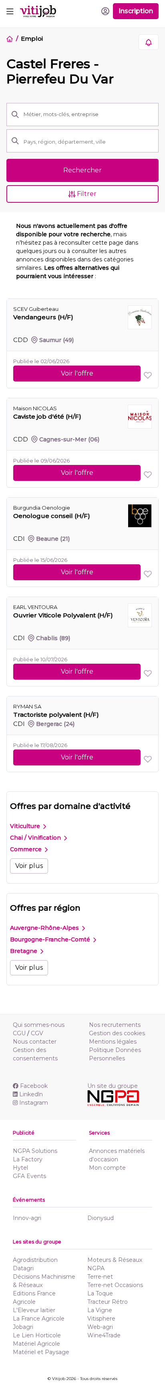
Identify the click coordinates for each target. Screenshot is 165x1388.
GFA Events (29, 1176)
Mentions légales (113, 1041)
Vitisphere (101, 1318)
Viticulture (26, 826)
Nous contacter (34, 1041)
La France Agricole (38, 1318)
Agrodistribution (35, 1259)
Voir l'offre (77, 373)
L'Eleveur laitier (34, 1310)
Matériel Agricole (36, 1343)
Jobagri (23, 1327)
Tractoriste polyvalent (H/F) (56, 714)
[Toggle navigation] (10, 11)
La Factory (27, 1159)
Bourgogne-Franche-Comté (51, 939)
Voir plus (29, 866)
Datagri (23, 1268)
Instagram (33, 1102)
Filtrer (86, 194)
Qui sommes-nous (38, 1024)
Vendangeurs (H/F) (43, 317)
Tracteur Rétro (107, 1301)
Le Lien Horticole (37, 1335)
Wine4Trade (104, 1335)
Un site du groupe (112, 1085)
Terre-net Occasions (115, 1285)
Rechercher (82, 170)
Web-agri (100, 1327)
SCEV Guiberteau (35, 309)
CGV (37, 1033)
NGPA (96, 1268)
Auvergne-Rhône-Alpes (45, 927)
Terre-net (100, 1276)
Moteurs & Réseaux (114, 1259)
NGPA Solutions (35, 1151)
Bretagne (24, 951)
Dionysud (100, 1218)
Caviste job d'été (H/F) (47, 416)
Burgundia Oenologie (41, 507)
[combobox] (88, 141)
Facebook (34, 1085)
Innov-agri (27, 1218)
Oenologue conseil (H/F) (51, 516)
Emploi (31, 38)
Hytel (20, 1167)
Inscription (136, 11)
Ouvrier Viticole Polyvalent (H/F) (63, 615)
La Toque (100, 1293)
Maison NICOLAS (35, 408)
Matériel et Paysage (41, 1352)
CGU (19, 1033)
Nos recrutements (115, 1024)
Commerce (26, 849)
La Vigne (99, 1310)
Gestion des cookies (117, 1033)
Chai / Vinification (36, 837)
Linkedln (31, 1094)
